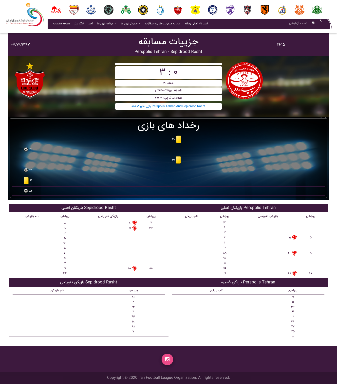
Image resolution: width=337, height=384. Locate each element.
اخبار (91, 23)
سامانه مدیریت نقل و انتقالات (164, 23)
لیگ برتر (79, 23)
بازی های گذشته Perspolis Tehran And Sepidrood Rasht (168, 106)
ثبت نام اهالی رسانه (197, 23)
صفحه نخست (61, 23)
